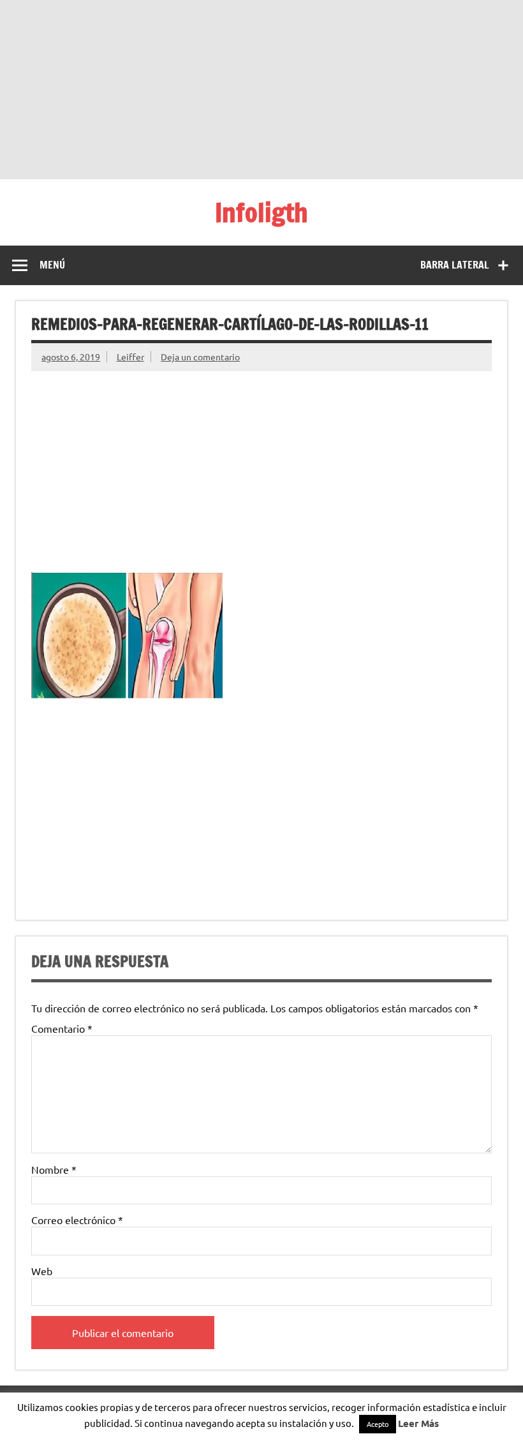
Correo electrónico (77, 1220)
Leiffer (130, 356)
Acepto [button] (377, 1424)
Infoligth (261, 212)
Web (41, 1271)
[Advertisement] (261, 89)
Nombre (54, 1169)
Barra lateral (454, 265)
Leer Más (418, 1423)
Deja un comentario (200, 356)
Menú (52, 265)
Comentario (61, 1028)
